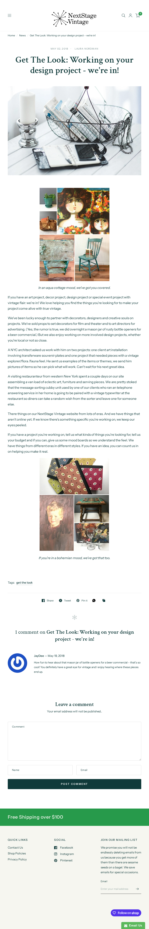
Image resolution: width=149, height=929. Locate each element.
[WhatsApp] (94, 600)
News (22, 35)
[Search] (123, 15)
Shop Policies (17, 853)
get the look (24, 582)
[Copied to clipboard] (104, 600)
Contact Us (15, 847)
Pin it (84, 600)
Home (11, 35)
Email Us (134, 925)
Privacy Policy (17, 859)
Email (104, 881)
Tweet (67, 600)
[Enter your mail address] (137, 889)
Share (50, 600)
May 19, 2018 (56, 655)
